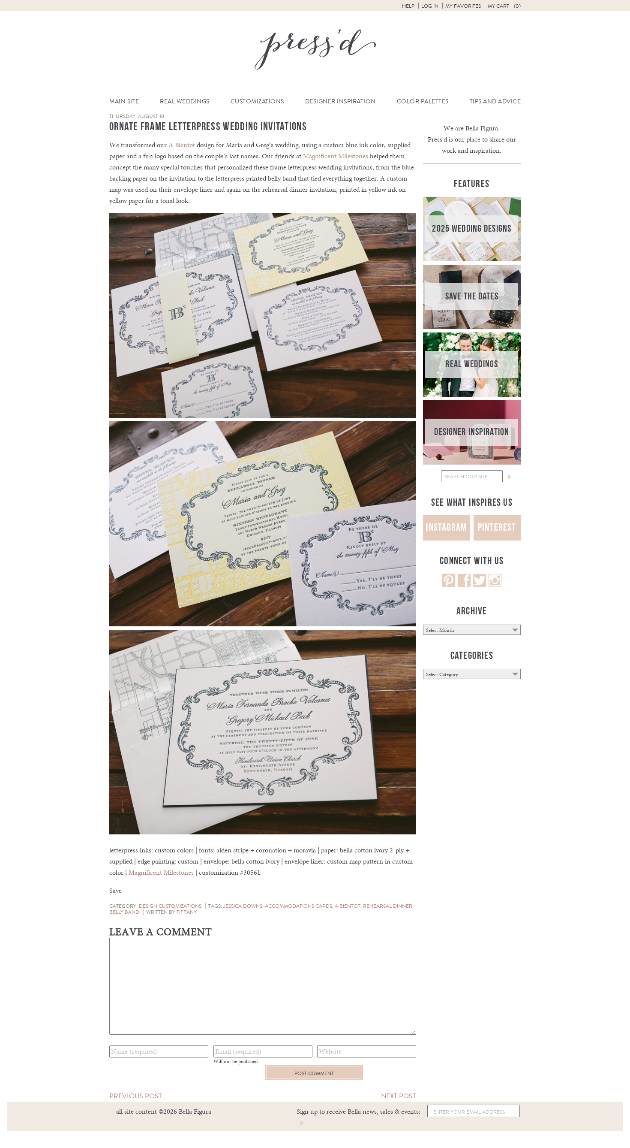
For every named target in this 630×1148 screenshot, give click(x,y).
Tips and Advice (495, 101)
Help (408, 6)
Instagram (446, 527)
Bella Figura (481, 128)
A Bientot (181, 145)
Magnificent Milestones (335, 156)
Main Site (124, 101)
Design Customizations (170, 906)
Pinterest (497, 527)
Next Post (398, 1096)
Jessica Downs (242, 906)
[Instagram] (495, 585)
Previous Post (135, 1096)
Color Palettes (423, 101)
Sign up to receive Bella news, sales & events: (358, 1111)
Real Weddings (185, 101)
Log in (429, 6)
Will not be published (235, 1061)
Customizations (257, 101)
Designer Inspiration (340, 101)
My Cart (504, 6)
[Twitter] (479, 585)
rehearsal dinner (387, 906)
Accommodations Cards (298, 906)
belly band (124, 912)
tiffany (187, 912)
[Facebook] (464, 585)
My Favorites (463, 6)
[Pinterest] (449, 585)
